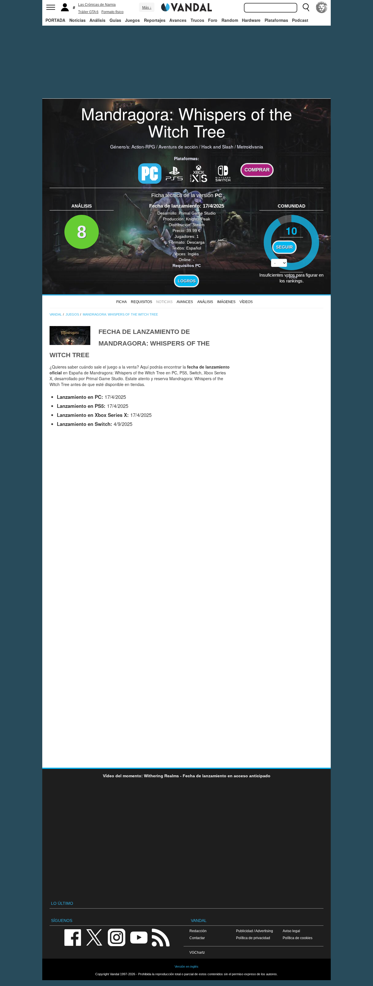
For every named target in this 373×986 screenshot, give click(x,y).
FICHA (121, 302)
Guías (115, 20)
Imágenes (226, 302)
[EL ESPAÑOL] (322, 7)
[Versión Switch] (223, 173)
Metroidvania (250, 146)
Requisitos (141, 302)
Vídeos (246, 302)
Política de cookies (297, 938)
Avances (177, 20)
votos (291, 276)
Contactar (197, 938)
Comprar (257, 170)
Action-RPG (143, 146)
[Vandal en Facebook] (72, 937)
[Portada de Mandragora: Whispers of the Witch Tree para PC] (70, 335)
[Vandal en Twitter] (94, 937)
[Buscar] (306, 7)
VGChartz (197, 952)
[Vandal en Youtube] (138, 937)
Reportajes (155, 20)
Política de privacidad (253, 938)
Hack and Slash (217, 146)
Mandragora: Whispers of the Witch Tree (186, 122)
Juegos (132, 20)
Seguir (284, 247)
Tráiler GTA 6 (88, 12)
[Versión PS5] (174, 173)
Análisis (97, 20)
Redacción (198, 931)
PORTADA (55, 20)
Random (229, 20)
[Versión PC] (149, 173)
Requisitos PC (187, 265)
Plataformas (276, 20)
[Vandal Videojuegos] (186, 7)
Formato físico (112, 12)
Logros (187, 281)
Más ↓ (147, 8)
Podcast (300, 20)
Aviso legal (291, 931)
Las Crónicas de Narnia (97, 5)
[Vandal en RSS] (160, 937)
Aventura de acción (178, 146)
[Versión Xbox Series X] (198, 173)
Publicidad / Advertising (254, 931)
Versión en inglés (186, 966)
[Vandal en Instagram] (116, 937)
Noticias (77, 20)
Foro (212, 20)
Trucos (197, 20)
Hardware (251, 20)
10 (291, 230)
